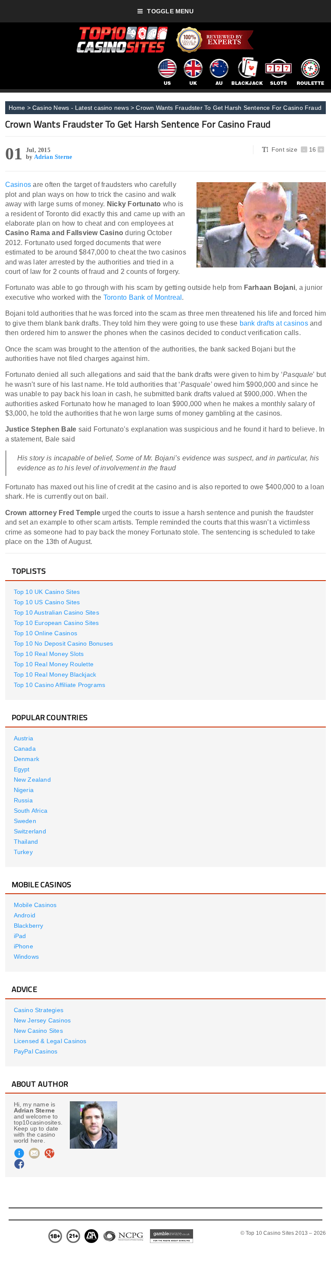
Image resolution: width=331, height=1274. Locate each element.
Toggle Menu (170, 11)
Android (24, 915)
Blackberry (29, 925)
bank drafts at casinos (274, 323)
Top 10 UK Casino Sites (47, 591)
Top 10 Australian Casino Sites (56, 612)
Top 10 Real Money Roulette (54, 664)
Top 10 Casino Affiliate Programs (60, 684)
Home (17, 107)
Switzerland (30, 831)
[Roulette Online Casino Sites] (310, 60)
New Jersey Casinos (42, 1020)
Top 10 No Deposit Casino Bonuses (63, 643)
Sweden (25, 820)
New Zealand (32, 779)
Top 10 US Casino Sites (47, 602)
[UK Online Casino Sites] (193, 60)
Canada (25, 748)
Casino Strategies (39, 1010)
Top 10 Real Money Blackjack (55, 674)
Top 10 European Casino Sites (56, 622)
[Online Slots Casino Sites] (278, 60)
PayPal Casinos (36, 1051)
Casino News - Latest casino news (80, 107)
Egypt (22, 769)
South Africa (31, 810)
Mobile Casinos (35, 904)
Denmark (26, 758)
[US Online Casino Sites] (167, 60)
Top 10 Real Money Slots (49, 653)
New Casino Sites (38, 1030)
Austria (23, 738)
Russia (23, 800)
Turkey (23, 851)
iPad (20, 935)
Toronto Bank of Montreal (142, 297)
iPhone (23, 946)
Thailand (26, 841)
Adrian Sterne (53, 157)
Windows (26, 956)
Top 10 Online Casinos (45, 633)
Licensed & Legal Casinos (50, 1041)
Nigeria (24, 789)
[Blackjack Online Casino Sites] (247, 60)
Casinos (18, 184)
